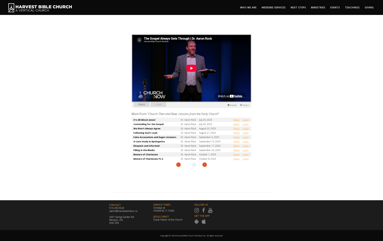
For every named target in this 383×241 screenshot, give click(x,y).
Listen (158, 104)
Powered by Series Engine (240, 173)
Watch (141, 104)
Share (246, 105)
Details (233, 105)
